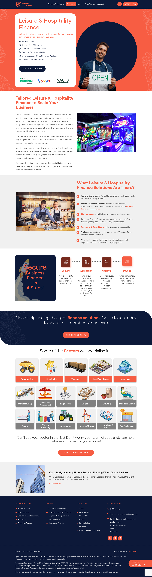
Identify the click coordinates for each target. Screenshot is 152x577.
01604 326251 (115, 509)
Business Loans (24, 509)
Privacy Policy (84, 523)
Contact (100, 4)
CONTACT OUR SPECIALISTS (76, 453)
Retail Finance (54, 519)
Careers (82, 519)
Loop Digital (132, 551)
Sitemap (82, 527)
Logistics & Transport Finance (60, 516)
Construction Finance (57, 509)
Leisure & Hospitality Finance (60, 512)
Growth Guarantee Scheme (29, 516)
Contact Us (83, 516)
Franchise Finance (25, 523)
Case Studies (90, 4)
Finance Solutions (55, 4)
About (80, 4)
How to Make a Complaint (89, 530)
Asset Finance (23, 512)
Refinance (22, 519)
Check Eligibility (32, 69)
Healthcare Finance (56, 523)
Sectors (70, 4)
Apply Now (130, 4)
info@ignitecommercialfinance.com (124, 514)
